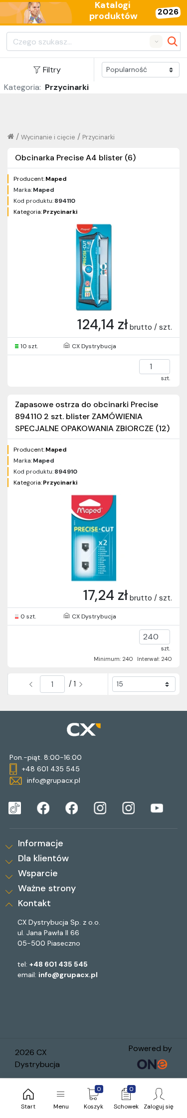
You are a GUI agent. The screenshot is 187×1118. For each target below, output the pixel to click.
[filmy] (157, 808)
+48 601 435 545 (58, 964)
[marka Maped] (14, 808)
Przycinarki (98, 137)
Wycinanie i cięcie (48, 137)
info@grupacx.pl (68, 974)
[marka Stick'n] (71, 808)
